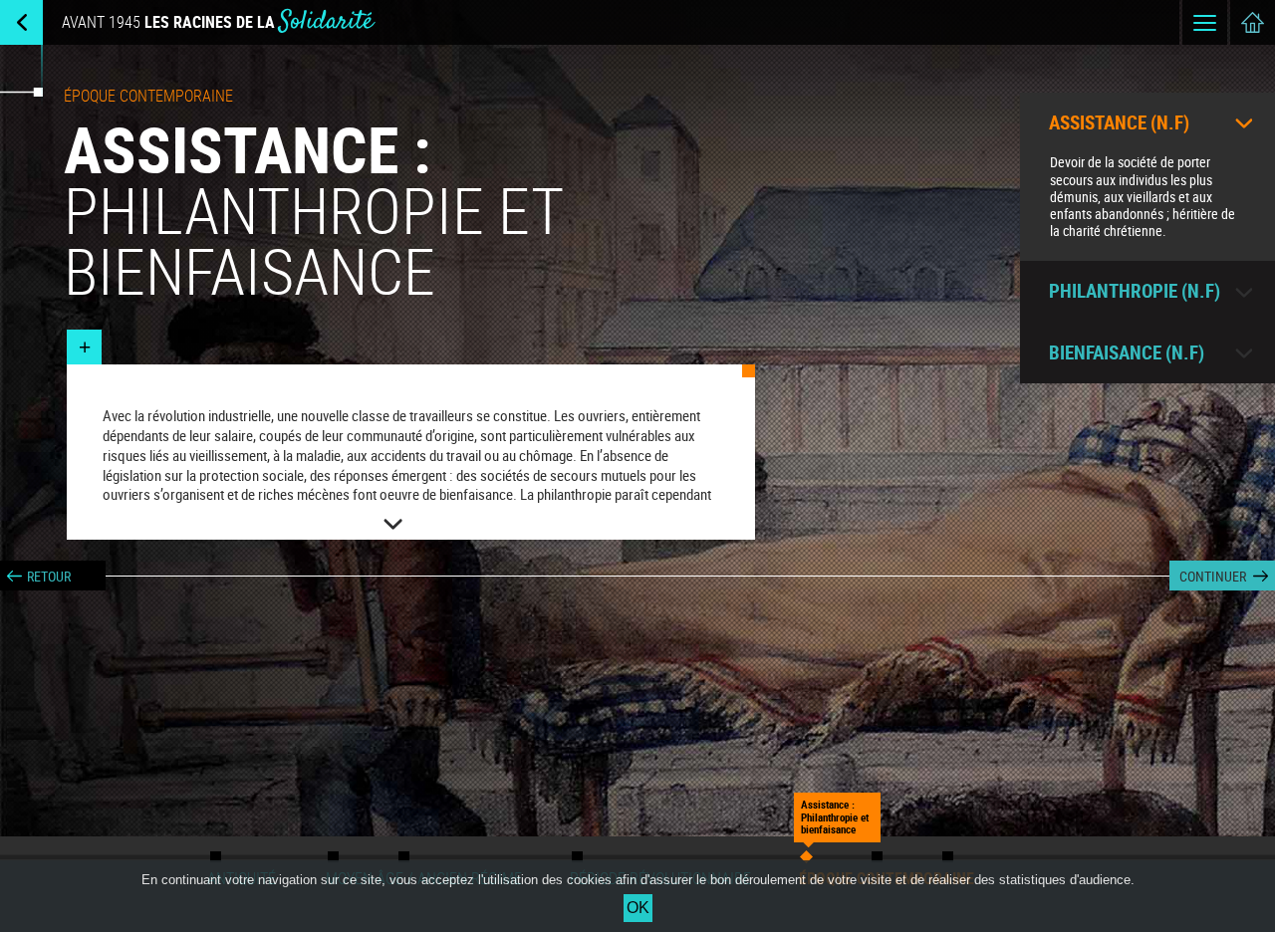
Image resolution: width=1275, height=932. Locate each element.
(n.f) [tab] (1119, 122)
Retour (49, 576)
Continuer (1212, 576)
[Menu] (1204, 22)
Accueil (1252, 22)
